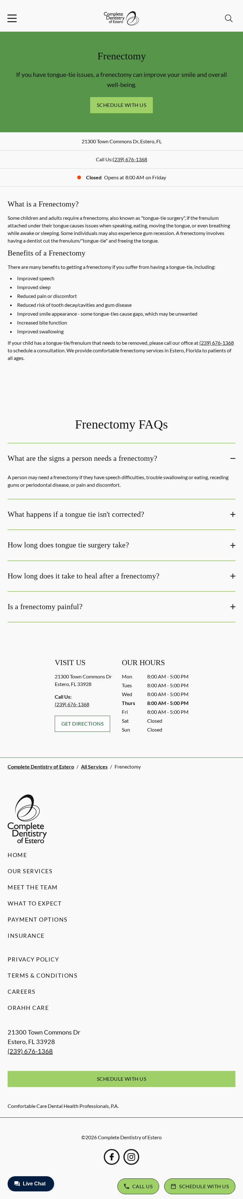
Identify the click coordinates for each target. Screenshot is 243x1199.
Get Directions (82, 723)
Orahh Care (28, 1007)
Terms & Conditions (43, 975)
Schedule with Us (121, 105)
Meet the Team (33, 887)
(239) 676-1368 (130, 159)
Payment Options (38, 919)
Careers (22, 991)
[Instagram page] (131, 1157)
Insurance (26, 935)
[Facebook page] (112, 1157)
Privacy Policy (33, 959)
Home (17, 854)
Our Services (30, 871)
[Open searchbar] (229, 18)
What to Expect (35, 903)
